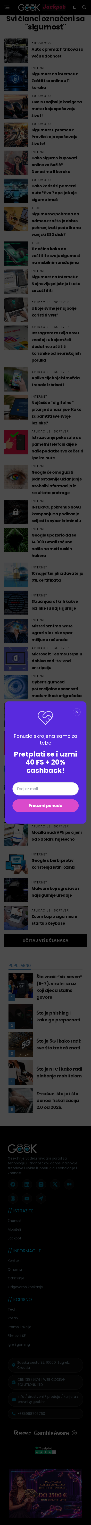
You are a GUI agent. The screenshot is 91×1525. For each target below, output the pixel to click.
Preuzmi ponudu (45, 805)
